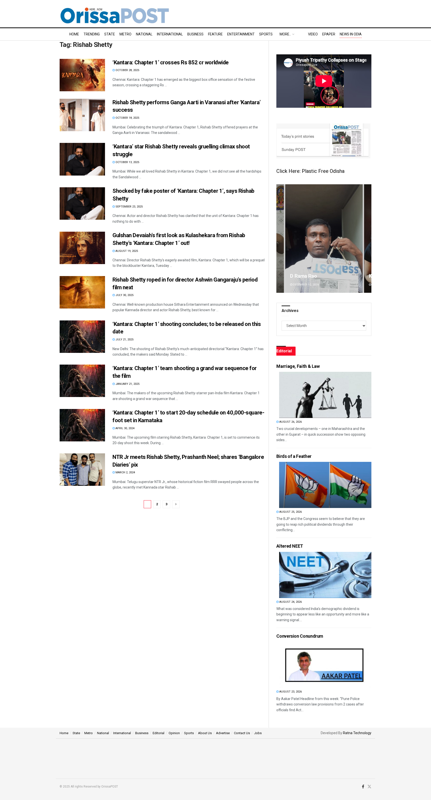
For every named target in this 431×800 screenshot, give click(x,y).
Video (313, 34)
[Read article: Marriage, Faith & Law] (325, 395)
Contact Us (242, 733)
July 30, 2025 (124, 295)
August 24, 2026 (290, 601)
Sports (266, 34)
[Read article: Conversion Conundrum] (325, 665)
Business (195, 34)
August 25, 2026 (290, 511)
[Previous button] (280, 238)
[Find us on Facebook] (363, 787)
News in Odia (351, 34)
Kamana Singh (305, 276)
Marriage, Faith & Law (298, 366)
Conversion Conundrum (299, 636)
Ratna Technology (357, 733)
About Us (205, 733)
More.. (285, 34)
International (170, 34)
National (144, 34)
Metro (125, 34)
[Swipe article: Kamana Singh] (324, 238)
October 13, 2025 (127, 162)
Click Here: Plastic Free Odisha (310, 171)
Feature (215, 34)
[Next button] (367, 238)
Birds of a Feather (294, 456)
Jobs (258, 733)
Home (74, 34)
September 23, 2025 (129, 206)
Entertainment (241, 34)
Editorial (158, 733)
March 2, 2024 (125, 472)
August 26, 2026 (290, 421)
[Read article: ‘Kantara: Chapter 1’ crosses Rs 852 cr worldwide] (82, 75)
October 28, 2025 (127, 70)
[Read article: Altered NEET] (325, 575)
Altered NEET (289, 546)
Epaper (328, 34)
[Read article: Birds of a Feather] (325, 485)
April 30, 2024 (124, 428)
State (109, 34)
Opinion (174, 733)
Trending (92, 34)
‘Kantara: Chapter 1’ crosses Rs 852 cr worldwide (170, 62)
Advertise (223, 733)
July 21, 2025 (124, 339)
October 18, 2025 (127, 117)
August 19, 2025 (126, 251)
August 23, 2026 (290, 691)
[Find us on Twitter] (369, 787)
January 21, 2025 (127, 384)
